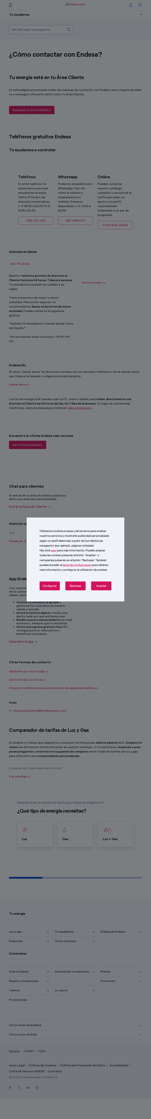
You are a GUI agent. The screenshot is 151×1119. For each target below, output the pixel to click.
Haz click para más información (62, 550)
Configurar (50, 586)
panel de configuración (77, 565)
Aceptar (101, 586)
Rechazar (75, 586)
